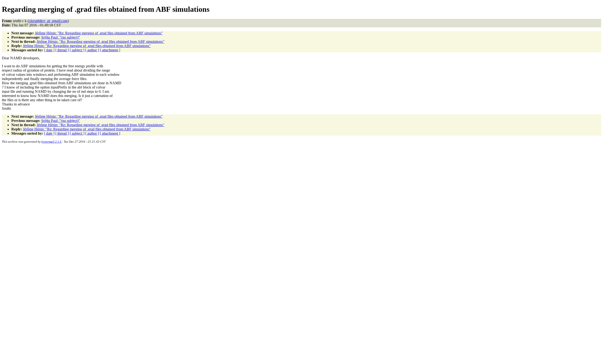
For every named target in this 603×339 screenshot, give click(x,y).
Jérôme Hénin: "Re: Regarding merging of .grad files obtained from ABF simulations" (99, 33)
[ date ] (49, 50)
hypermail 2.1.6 (51, 141)
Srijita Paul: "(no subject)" (60, 37)
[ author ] (92, 50)
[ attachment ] (110, 50)
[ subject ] (77, 50)
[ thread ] (62, 50)
